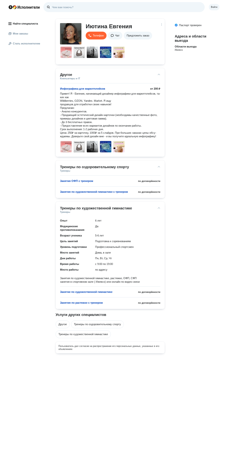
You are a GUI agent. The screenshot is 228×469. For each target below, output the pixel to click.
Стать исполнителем (26, 43)
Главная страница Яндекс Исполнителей (24, 7)
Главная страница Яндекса (10, 7)
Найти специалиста (25, 23)
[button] (96, 35)
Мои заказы (20, 33)
